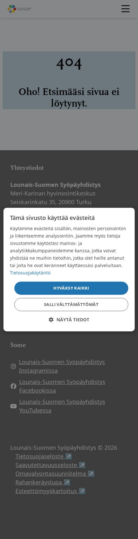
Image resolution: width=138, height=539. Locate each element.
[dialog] (69, 270)
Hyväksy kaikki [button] (71, 288)
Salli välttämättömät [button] (71, 304)
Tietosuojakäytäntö (30, 273)
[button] (69, 319)
